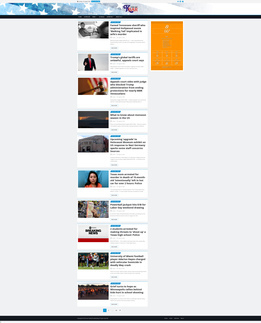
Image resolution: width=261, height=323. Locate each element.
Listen (170, 318)
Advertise (110, 17)
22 (116, 310)
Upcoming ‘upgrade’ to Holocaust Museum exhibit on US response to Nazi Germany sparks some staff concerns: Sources (128, 145)
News (94, 17)
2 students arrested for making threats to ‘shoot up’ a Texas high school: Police (128, 231)
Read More (114, 48)
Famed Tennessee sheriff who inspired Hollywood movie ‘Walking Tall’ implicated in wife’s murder (127, 30)
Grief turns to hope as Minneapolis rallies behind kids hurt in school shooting (126, 289)
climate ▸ (167, 67)
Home (80, 17)
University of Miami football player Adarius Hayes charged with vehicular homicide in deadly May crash (127, 261)
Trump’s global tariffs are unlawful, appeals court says (127, 59)
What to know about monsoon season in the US (128, 116)
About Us (119, 17)
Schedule (101, 17)
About (182, 318)
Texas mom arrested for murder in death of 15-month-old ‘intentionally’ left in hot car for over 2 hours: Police (127, 179)
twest (114, 37)
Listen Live (87, 17)
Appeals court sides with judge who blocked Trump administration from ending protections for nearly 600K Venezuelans (128, 87)
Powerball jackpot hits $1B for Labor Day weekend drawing (128, 206)
